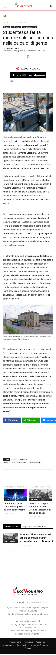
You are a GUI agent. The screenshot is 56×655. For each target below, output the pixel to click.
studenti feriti (34, 463)
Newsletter (28, 642)
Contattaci (21, 645)
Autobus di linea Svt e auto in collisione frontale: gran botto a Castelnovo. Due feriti (36, 538)
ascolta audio (14, 75)
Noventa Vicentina (18, 22)
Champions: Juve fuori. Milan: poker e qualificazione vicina (15, 506)
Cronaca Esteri (35, 500)
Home (5, 22)
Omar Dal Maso (12, 48)
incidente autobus (19, 459)
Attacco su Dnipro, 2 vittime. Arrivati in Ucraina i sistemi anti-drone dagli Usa (40, 508)
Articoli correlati (12, 526)
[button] (52, 6)
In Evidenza (16, 27)
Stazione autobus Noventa (15, 463)
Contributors (8, 645)
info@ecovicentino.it (33, 633)
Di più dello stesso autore (35, 526)
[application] (28, 75)
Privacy (28, 648)
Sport (7, 500)
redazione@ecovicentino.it (33, 630)
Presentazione (15, 642)
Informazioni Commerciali (39, 645)
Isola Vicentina (9, 542)
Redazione (40, 642)
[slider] (40, 75)
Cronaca (6, 27)
